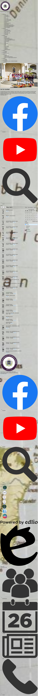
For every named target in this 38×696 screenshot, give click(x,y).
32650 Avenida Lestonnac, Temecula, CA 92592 (8, 372)
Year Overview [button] (30, 207)
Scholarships (6, 18)
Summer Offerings (7, 49)
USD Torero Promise (7, 19)
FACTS (5, 22)
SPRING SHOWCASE (10, 295)
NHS (5, 42)
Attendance (6, 48)
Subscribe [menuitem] (35, 207)
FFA (5, 45)
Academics (6, 29)
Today (26, 221)
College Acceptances (7, 20)
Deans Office (6, 46)
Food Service (6, 41)
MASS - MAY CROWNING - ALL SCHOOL (15, 283)
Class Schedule (6, 40)
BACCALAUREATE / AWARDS (12, 312)
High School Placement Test (8, 24)
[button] (4, 14)
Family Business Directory (8, 56)
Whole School (28, 231)
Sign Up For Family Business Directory (10, 57)
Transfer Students (7, 27)
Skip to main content (3, 0)
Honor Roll (6, 31)
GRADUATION (9, 322)
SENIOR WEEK (9, 292)
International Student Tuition (8, 26)
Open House (6, 16)
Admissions (6, 15)
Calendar (5, 59)
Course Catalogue (7, 30)
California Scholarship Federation (9, 39)
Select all (36, 234)
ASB (5, 44)
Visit (5, 17)
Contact (5, 54)
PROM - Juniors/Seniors (10, 215)
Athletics (5, 51)
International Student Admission (9, 25)
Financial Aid (6, 21)
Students (5, 36)
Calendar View (35, 221)
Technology (6, 33)
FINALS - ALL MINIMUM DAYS (12, 331)
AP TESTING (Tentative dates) (12, 221)
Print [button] (26, 207)
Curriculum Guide (7, 32)
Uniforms (5, 47)
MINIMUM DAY (9, 210)
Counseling (6, 34)
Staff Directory (6, 55)
